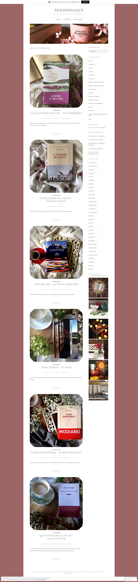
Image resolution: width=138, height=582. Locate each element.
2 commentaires (66, 118)
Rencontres (92, 110)
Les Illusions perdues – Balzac (96, 139)
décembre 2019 (92, 201)
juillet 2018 (91, 262)
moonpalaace (56, 118)
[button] (98, 288)
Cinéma (90, 68)
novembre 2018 (92, 248)
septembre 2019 (93, 212)
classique (91, 71)
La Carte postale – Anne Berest (96, 136)
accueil (58, 19)
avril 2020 (91, 187)
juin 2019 (91, 223)
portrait (90, 107)
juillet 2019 (91, 219)
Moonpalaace (69, 10)
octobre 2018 (92, 251)
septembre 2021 (93, 166)
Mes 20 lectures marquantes (96, 148)
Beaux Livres (78, 19)
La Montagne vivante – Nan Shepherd (56, 113)
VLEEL (90, 119)
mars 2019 (91, 233)
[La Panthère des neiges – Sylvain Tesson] (56, 166)
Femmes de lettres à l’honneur (96, 85)
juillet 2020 (91, 180)
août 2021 (91, 169)
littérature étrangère (94, 96)
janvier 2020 (92, 198)
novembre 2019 (92, 205)
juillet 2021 (91, 173)
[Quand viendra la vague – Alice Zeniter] (56, 503)
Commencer (85, 2)
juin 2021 (91, 176)
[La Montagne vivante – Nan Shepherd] (56, 81)
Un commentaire (66, 372)
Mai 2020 (91, 184)
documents (91, 78)
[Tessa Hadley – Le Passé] (56, 335)
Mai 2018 (91, 269)
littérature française (94, 100)
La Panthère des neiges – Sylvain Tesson (56, 200)
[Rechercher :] (98, 51)
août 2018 (91, 258)
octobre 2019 (92, 208)
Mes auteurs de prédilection (96, 103)
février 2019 (92, 237)
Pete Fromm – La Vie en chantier (56, 284)
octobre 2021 (92, 162)
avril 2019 (91, 230)
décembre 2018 (92, 244)
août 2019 (91, 216)
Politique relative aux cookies (40, 579)
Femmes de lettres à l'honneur (96, 82)
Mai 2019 (91, 226)
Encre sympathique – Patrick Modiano (56, 452)
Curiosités (91, 75)
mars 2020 (91, 191)
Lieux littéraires (92, 89)
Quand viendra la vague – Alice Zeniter (56, 537)
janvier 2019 (92, 240)
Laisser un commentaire (66, 289)
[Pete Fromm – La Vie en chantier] (56, 252)
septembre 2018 (93, 255)
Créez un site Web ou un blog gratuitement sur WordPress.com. (54, 571)
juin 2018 (91, 265)
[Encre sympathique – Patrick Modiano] (56, 420)
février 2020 (92, 194)
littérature (67, 19)
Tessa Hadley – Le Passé (56, 367)
